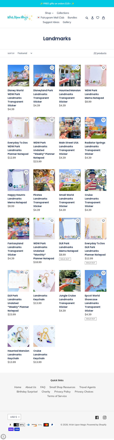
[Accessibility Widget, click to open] (3, 436)
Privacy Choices (84, 391)
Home (17, 387)
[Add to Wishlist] (26, 67)
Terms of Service (57, 396)
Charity (46, 391)
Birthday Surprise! (27, 391)
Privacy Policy (62, 391)
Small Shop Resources (62, 387)
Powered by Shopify (96, 424)
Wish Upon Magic (77, 424)
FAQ (42, 387)
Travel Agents (87, 387)
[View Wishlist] (98, 17)
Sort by (11, 53)
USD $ (13, 416)
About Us (30, 387)
